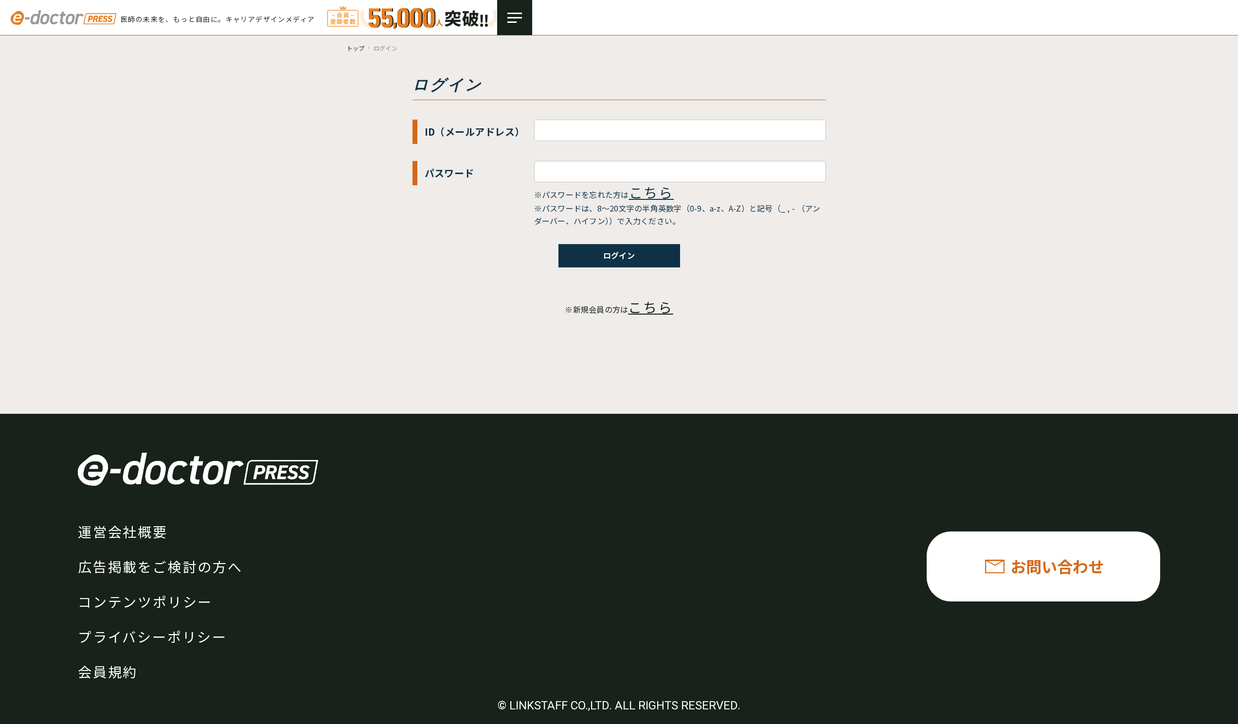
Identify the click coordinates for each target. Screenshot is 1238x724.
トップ (356, 48)
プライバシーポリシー (152, 636)
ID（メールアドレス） (475, 131)
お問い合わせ (1057, 566)
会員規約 (108, 671)
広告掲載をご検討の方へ (160, 566)
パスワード (449, 173)
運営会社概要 (123, 531)
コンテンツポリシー (145, 601)
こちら (651, 192)
